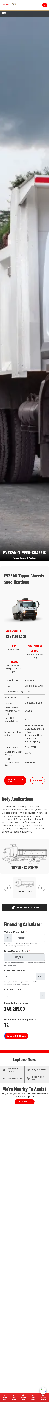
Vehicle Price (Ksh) (14, 932)
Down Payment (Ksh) (16, 951)
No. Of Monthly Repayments (20, 1019)
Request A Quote (16, 1036)
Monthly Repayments (16, 1003)
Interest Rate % (12, 989)
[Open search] (44, 5)
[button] (7, 887)
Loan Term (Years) (14, 970)
